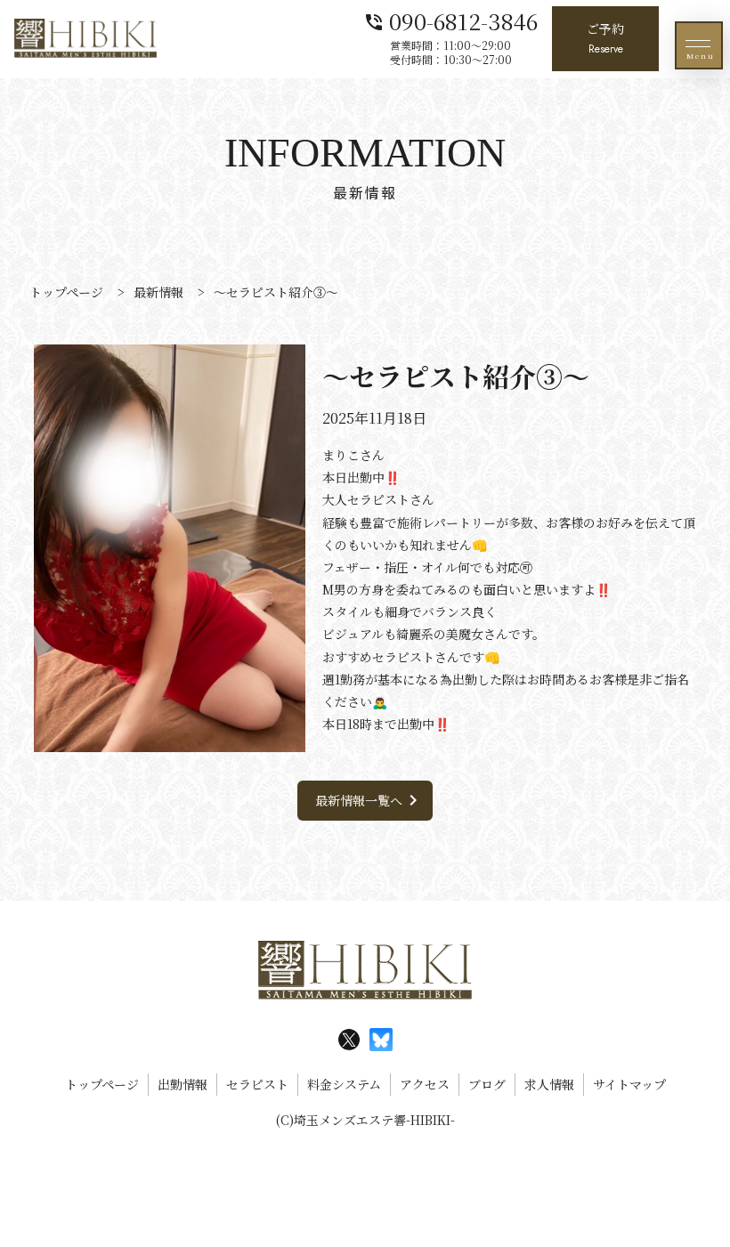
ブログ (487, 1084)
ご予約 (605, 38)
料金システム (344, 1084)
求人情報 (549, 1084)
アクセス (425, 1084)
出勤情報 (182, 1084)
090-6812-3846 (450, 20)
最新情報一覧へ (369, 800)
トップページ (102, 1084)
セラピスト (257, 1084)
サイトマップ (629, 1084)
